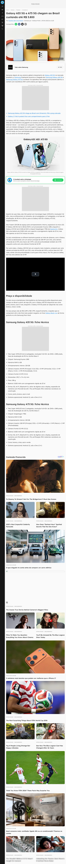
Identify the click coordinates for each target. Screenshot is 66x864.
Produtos (18, 10)
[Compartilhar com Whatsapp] (16, 24)
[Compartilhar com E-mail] (22, 24)
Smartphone (25, 10)
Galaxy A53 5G (50, 75)
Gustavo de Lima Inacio (16, 20)
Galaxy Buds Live (51, 313)
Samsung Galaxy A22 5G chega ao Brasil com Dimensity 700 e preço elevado (34, 113)
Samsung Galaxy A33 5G (54, 77)
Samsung (18, 77)
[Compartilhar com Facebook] (19, 24)
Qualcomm (54, 229)
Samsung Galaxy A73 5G (14, 79)
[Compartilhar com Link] (25, 24)
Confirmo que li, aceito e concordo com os (31, 73)
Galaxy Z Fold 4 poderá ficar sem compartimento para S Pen (29, 116)
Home (7, 10)
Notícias (12, 10)
